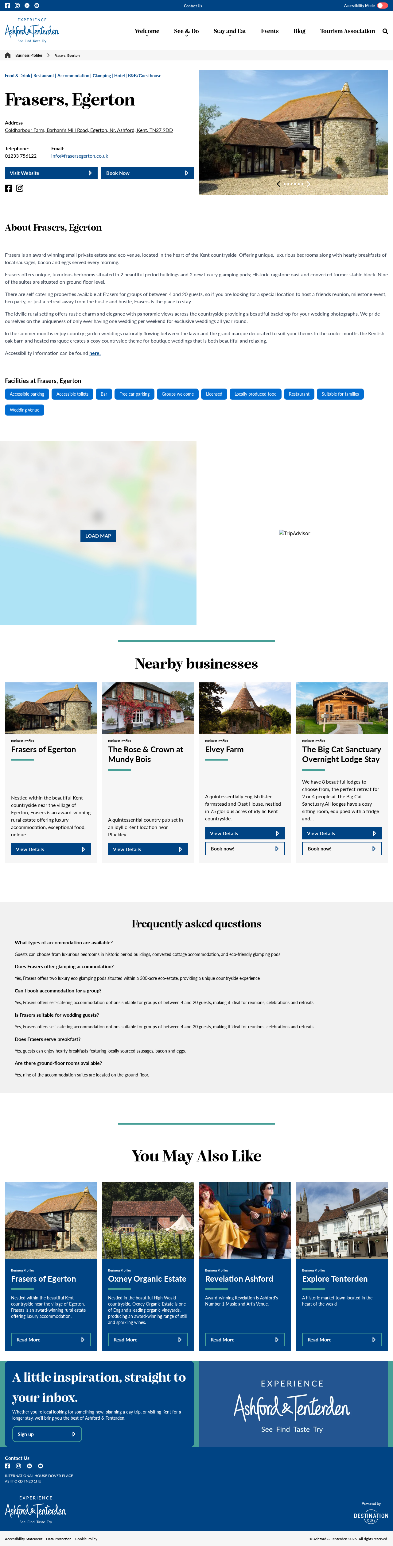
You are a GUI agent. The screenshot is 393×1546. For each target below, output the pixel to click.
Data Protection (59, 1538)
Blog (299, 30)
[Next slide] (308, 184)
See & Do (186, 30)
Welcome (147, 30)
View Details (30, 849)
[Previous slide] (278, 184)
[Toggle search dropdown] (385, 31)
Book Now (118, 172)
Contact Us (193, 5)
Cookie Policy (86, 1538)
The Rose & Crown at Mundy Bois (145, 754)
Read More (29, 1339)
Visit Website (24, 172)
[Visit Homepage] (32, 30)
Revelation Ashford (239, 1278)
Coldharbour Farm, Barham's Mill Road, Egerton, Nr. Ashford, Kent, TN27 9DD (89, 130)
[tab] (285, 184)
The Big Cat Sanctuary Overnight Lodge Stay (341, 754)
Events (270, 30)
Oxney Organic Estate (147, 1278)
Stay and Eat (230, 30)
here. (95, 352)
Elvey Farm (224, 748)
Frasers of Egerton (43, 748)
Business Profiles (28, 55)
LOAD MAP (98, 535)
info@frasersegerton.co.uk (79, 155)
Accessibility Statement (23, 1538)
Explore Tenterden (335, 1278)
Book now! (223, 848)
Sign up (26, 1433)
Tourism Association (347, 30)
